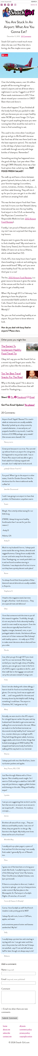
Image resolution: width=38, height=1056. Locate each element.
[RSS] (12, 5)
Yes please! (30, 405)
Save (6, 55)
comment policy (26, 1029)
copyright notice (26, 1036)
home (5, 1026)
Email (32, 397)
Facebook (21, 397)
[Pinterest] (2, 5)
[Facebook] (5, 5)
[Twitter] (9, 5)
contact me (7, 1036)
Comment (5, 988)
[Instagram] (15, 5)
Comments (26, 36)
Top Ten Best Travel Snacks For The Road (12, 375)
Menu (33, 5)
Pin (12, 397)
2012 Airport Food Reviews (19, 277)
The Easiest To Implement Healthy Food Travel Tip (11, 349)
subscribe (6, 1032)
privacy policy (25, 1032)
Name (4, 969)
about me (6, 1029)
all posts (23, 1026)
